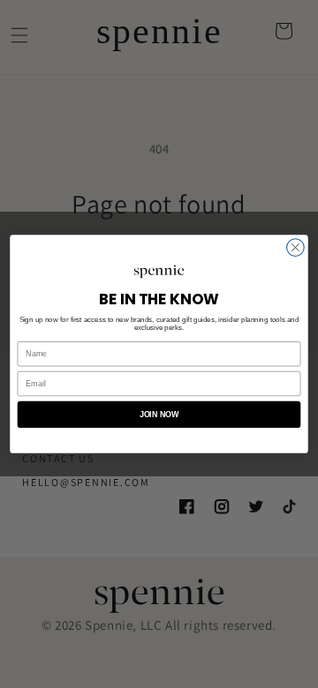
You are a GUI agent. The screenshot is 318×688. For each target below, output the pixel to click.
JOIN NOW (159, 414)
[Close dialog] (296, 248)
